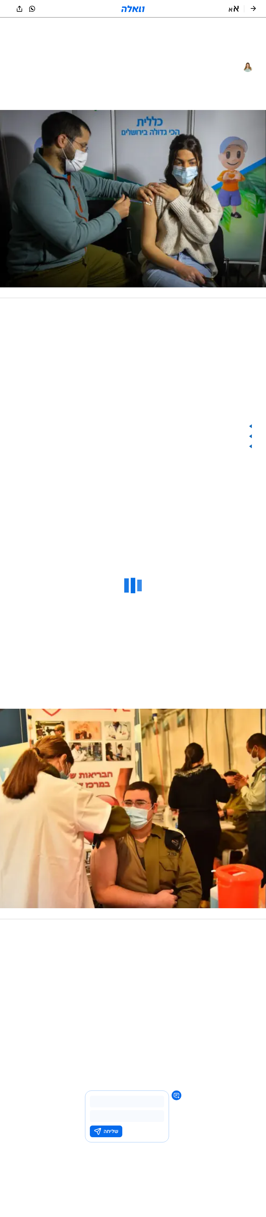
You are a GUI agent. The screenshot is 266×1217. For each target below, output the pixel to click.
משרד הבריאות (211, 1053)
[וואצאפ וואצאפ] (32, 9)
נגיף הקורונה (240, 1053)
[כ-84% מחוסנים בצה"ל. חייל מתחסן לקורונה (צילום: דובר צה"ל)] (133, 814)
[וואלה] (133, 9)
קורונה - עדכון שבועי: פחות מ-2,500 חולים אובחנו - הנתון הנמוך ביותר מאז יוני (151, 426)
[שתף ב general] (19, 8)
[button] (234, 9)
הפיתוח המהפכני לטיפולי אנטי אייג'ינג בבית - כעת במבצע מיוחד (168, 446)
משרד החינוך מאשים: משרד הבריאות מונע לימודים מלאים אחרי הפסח (161, 436)
